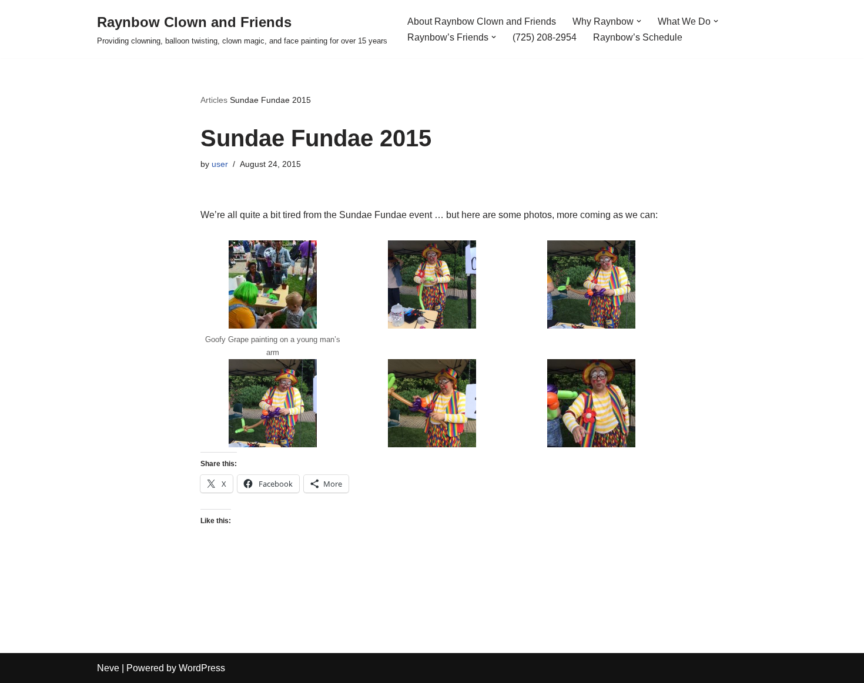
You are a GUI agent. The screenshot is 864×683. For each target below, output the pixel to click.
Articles (213, 100)
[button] (639, 21)
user (220, 164)
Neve (108, 668)
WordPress (202, 668)
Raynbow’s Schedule (637, 37)
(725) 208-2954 (545, 37)
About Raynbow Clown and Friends (481, 21)
